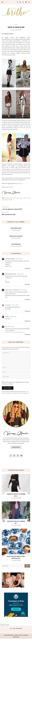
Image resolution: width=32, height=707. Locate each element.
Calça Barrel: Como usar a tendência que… (16, 522)
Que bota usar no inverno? (16, 236)
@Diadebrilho (18, 183)
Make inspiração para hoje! (8, 214)
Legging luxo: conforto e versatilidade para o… (16, 495)
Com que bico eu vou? (16, 228)
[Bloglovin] (25, 2)
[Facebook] (17, 2)
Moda (16, 24)
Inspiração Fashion (10, 258)
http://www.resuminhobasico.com (16, 332)
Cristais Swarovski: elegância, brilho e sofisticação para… (16, 557)
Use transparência (16, 244)
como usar (23, 198)
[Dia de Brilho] (16, 11)
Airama (7, 316)
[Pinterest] (20, 2)
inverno (10, 199)
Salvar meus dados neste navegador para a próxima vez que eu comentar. (15, 383)
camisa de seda (14, 198)
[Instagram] (23, 2)
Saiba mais (16, 447)
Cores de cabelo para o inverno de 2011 (12, 209)
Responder (27, 268)
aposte (7, 198)
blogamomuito (9, 187)
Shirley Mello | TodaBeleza (12, 289)
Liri (6, 326)
